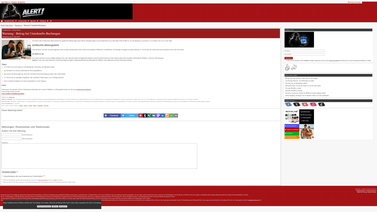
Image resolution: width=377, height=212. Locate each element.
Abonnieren (288, 58)
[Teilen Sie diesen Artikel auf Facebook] (112, 117)
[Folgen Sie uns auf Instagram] (313, 104)
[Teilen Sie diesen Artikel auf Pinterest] (140, 117)
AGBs (358, 192)
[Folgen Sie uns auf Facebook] (288, 104)
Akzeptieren (63, 206)
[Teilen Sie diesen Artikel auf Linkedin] (162, 117)
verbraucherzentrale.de (83, 89)
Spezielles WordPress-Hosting (293, 90)
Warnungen (18, 25)
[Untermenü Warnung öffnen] (15, 21)
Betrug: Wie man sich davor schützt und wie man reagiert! (301, 78)
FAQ (361, 192)
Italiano (35, 105)
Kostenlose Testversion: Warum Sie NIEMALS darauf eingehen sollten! (305, 93)
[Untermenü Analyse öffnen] (28, 21)
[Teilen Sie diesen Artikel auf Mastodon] (158, 117)
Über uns (365, 192)
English (25, 105)
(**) (44, 175)
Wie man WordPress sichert (293, 88)
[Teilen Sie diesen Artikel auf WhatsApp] (171, 117)
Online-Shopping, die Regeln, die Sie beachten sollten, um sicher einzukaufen (307, 95)
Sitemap (374, 192)
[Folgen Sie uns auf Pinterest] (305, 104)
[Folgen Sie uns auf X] (297, 104)
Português (46, 105)
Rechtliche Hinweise (361, 190)
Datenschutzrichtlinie (334, 60)
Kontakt (370, 192)
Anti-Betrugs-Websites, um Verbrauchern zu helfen (299, 81)
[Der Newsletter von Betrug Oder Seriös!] (299, 47)
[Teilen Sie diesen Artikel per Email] (176, 117)
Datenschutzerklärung (43, 180)
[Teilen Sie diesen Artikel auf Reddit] (167, 117)
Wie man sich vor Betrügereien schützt (296, 83)
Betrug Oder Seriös (13, 2)
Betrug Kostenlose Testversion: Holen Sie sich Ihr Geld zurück (303, 86)
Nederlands (40, 105)
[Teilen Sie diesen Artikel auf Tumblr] (145, 117)
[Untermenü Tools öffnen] (47, 21)
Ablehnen (55, 206)
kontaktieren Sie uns (253, 200)
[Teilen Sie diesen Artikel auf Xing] (149, 117)
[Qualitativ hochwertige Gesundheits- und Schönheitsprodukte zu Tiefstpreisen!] (299, 138)
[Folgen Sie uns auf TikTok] (321, 104)
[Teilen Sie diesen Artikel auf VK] (154, 117)
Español (30, 105)
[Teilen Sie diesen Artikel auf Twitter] (129, 117)
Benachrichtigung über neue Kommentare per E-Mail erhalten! (24, 176)
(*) (17, 171)
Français (21, 105)
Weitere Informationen (44, 206)
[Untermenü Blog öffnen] (37, 21)
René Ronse (12, 97)
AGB (55, 180)
